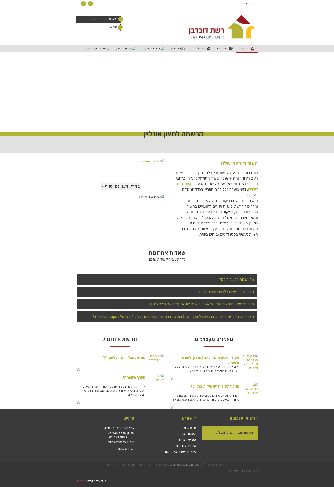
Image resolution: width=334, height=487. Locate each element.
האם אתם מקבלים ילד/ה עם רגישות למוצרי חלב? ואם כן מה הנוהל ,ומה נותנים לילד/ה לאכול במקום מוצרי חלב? (173, 316)
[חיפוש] (117, 27)
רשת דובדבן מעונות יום (187, 464)
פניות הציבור (248, 3)
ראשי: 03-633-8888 (102, 19)
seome (81, 481)
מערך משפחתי (134, 377)
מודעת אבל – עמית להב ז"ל (124, 357)
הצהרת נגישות (125, 448)
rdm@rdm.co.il (118, 442)
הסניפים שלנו (187, 440)
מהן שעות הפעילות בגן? (236, 279)
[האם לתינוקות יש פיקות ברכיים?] (250, 389)
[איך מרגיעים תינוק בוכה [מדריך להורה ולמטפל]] (250, 362)
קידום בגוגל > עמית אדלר (242, 471)
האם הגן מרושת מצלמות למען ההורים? (226, 291)
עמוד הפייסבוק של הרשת (180, 452)
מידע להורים (188, 428)
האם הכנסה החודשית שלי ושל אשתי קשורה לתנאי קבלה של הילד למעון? (201, 304)
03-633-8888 (117, 433)
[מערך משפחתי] (156, 378)
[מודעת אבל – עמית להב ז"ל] (156, 358)
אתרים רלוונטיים (186, 446)
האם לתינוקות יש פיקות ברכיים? (215, 386)
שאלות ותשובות (187, 434)
